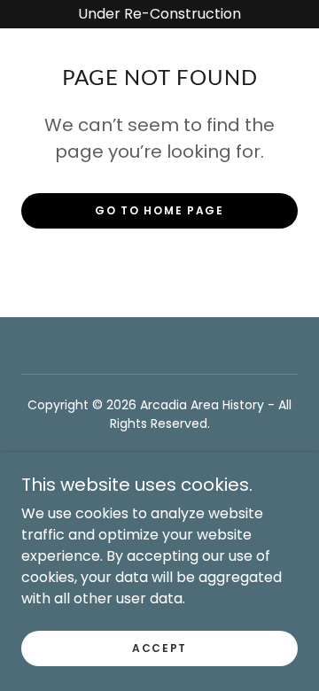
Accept (159, 648)
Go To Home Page (159, 210)
